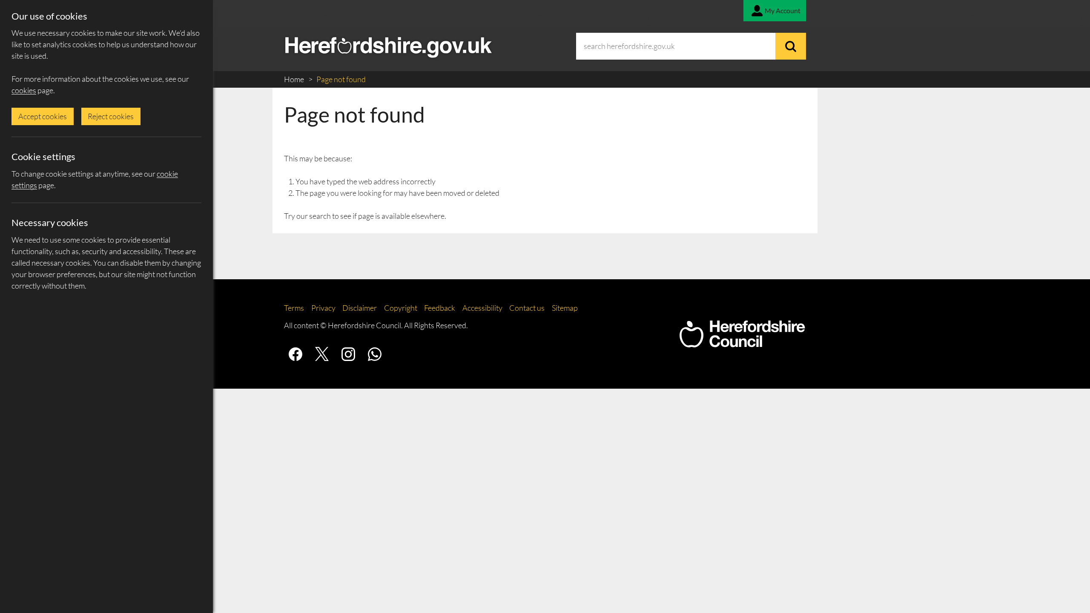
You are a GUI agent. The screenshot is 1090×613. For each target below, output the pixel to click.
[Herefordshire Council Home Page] (742, 343)
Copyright (400, 307)
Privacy (323, 307)
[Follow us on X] (321, 354)
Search (790, 46)
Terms (294, 307)
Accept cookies (42, 116)
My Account (782, 10)
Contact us (527, 307)
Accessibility (482, 307)
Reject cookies (111, 116)
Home (294, 79)
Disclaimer (359, 307)
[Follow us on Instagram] (348, 354)
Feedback (439, 307)
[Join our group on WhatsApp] (374, 354)
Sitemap (565, 307)
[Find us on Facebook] (295, 354)
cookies (23, 90)
